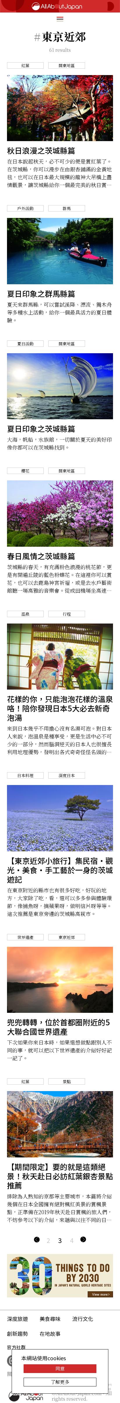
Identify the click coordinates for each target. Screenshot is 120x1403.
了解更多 (60, 1382)
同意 (60, 1368)
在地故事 (50, 1333)
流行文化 (82, 1318)
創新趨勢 (17, 1333)
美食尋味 (50, 1318)
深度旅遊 (17, 1318)
